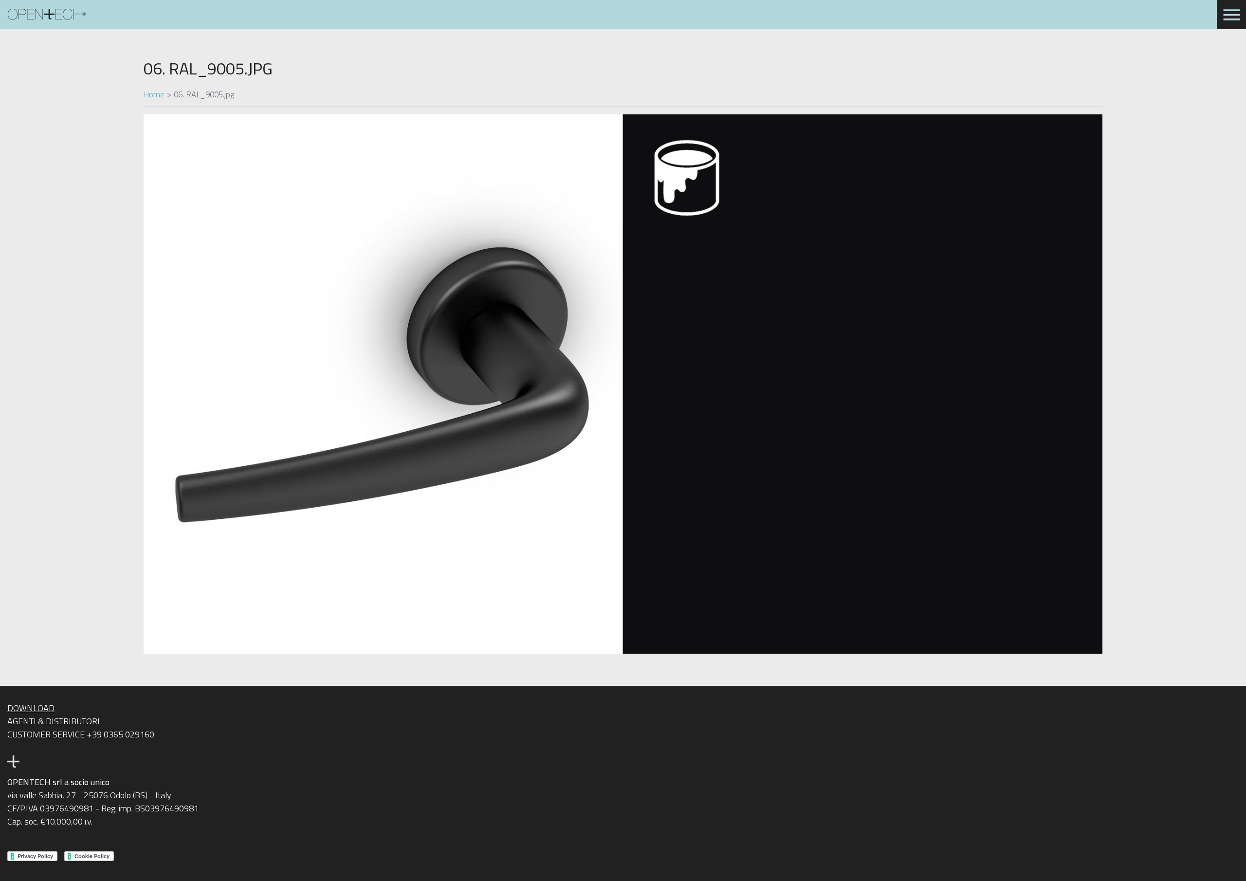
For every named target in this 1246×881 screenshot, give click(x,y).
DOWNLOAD (31, 708)
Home (154, 94)
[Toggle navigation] (1231, 14)
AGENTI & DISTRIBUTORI (53, 721)
